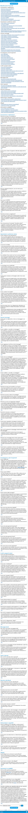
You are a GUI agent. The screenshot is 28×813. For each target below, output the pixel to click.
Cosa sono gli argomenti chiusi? (7, 62)
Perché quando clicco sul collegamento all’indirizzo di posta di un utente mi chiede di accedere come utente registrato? (13, 31)
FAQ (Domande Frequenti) (9, 1)
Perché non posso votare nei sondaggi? (9, 42)
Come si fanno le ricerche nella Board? (8, 90)
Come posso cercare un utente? (7, 94)
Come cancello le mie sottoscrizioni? (8, 101)
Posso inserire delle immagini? (7, 57)
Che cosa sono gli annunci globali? (8, 59)
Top (1, 123)
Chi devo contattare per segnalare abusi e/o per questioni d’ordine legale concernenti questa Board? (14, 112)
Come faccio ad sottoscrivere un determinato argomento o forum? (13, 100)
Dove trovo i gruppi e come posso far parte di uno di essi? (12, 70)
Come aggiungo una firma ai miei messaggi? (9, 37)
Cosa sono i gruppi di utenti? (6, 69)
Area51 (14, 782)
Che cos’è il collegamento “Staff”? (7, 76)
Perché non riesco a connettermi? (7, 8)
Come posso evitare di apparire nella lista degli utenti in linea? (13, 12)
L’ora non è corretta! (5, 24)
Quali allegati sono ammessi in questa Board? (10, 104)
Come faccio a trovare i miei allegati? (8, 105)
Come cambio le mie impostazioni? (8, 23)
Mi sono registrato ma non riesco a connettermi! (10, 15)
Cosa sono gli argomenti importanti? (8, 61)
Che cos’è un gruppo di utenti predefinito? (9, 74)
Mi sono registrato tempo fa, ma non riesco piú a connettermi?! (13, 16)
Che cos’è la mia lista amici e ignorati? (8, 85)
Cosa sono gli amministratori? (7, 67)
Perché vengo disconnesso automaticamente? (10, 11)
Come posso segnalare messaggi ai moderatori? (10, 46)
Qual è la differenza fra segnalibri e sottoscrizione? (11, 98)
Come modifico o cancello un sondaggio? (9, 39)
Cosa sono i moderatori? (6, 68)
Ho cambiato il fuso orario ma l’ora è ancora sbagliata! (11, 25)
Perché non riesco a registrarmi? (7, 19)
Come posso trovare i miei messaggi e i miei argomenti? (12, 95)
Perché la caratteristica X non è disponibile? (9, 109)
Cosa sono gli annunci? (5, 60)
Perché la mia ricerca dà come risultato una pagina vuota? (12, 93)
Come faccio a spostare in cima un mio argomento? (11, 51)
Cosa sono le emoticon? (5, 56)
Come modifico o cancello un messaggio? (9, 36)
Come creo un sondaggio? (6, 38)
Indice (1, 811)
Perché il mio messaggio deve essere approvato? (10, 49)
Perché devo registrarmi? (6, 10)
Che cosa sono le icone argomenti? (8, 64)
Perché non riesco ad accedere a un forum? (9, 41)
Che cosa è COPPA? (5, 17)
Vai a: (1, 805)
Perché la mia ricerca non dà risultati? (8, 92)
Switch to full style (14, 3)
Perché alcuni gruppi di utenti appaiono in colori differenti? (12, 73)
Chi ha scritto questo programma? (7, 108)
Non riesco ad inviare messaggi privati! (8, 78)
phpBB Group (8, 772)
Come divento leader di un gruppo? (8, 72)
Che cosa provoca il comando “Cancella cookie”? (10, 20)
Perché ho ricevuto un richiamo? (7, 44)
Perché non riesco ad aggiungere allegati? (9, 43)
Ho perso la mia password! (6, 13)
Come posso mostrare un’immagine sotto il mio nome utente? (13, 28)
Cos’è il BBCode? (4, 54)
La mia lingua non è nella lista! (7, 26)
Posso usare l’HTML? (5, 55)
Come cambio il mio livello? (6, 29)
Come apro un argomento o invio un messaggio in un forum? (13, 34)
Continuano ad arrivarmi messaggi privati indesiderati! (11, 80)
